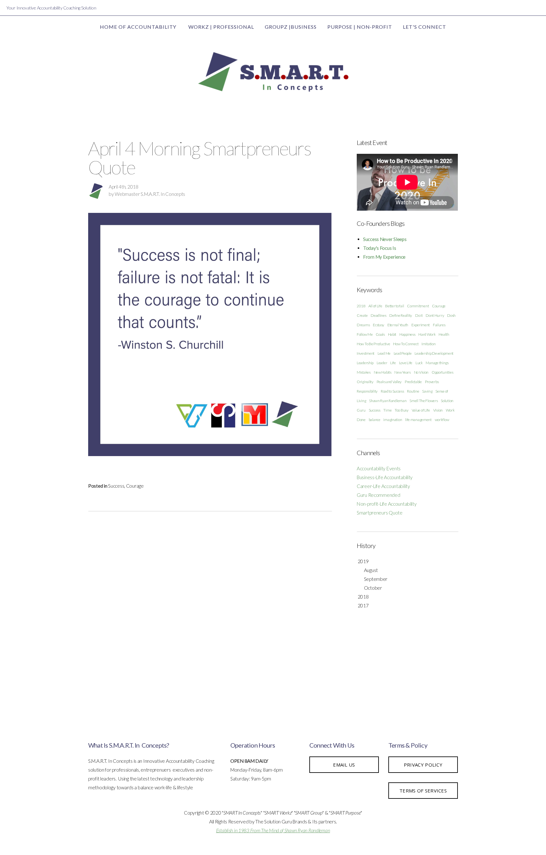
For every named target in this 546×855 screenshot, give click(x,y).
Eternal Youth (397, 324)
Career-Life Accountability (383, 486)
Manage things (437, 362)
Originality (365, 381)
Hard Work (426, 334)
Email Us (344, 765)
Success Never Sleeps (384, 239)
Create (362, 315)
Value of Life (421, 410)
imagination (392, 419)
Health (444, 334)
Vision (438, 410)
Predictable (413, 381)
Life (393, 362)
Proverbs (432, 381)
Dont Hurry (435, 315)
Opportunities (442, 372)
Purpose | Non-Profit (359, 27)
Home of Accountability (139, 27)
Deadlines (378, 315)
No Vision (421, 372)
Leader (382, 362)
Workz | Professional (221, 27)
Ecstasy (378, 324)
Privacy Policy (423, 765)
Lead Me (384, 353)
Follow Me (365, 334)
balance (374, 419)
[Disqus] (209, 610)
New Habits (382, 372)
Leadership (365, 362)
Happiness (407, 334)
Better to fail (394, 306)
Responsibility (367, 391)
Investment (365, 353)
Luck (419, 362)
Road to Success (392, 391)
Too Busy (402, 410)
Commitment (418, 306)
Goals (380, 334)
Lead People (403, 353)
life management (418, 419)
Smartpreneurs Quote (380, 512)
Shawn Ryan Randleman (387, 400)
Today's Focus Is (379, 248)
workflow (442, 419)
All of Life (375, 306)
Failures (439, 324)
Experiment (420, 324)
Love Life (405, 362)
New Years (402, 372)
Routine (413, 391)
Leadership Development (434, 353)
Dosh (451, 315)
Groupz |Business (291, 27)
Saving (427, 391)
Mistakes (364, 372)
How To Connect (405, 343)
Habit (392, 334)
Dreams (363, 324)
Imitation (428, 343)
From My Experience (384, 257)
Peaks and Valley (389, 381)
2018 (361, 306)
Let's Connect (424, 27)
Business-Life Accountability (385, 477)
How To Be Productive (373, 343)
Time (387, 410)
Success (116, 486)
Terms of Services (423, 790)
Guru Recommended (378, 495)
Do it (419, 315)
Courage (135, 486)
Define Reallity (400, 315)
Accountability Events (379, 468)
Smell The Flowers (424, 400)
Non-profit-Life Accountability (387, 504)
